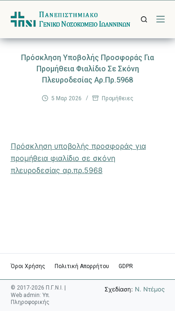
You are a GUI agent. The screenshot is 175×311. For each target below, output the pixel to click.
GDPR (126, 266)
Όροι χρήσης (28, 266)
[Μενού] (160, 19)
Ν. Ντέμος (150, 289)
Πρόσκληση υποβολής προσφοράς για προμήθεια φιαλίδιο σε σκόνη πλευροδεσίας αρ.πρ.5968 (78, 158)
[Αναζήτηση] (144, 19)
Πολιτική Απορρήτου (82, 266)
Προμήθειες (117, 98)
